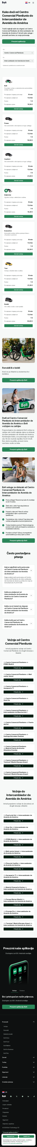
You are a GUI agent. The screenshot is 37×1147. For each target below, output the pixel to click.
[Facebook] (10, 1096)
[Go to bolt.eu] (4, 2)
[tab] (14, 990)
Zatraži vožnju (18, 109)
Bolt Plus (6, 1053)
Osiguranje (6, 1112)
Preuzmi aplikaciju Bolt (18, 380)
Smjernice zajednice (8, 1124)
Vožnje (6, 1026)
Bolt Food (6, 1042)
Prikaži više (17, 668)
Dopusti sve (10, 1136)
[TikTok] (34, 1096)
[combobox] (18, 53)
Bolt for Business (8, 1049)
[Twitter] (16, 1096)
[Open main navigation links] (33, 2)
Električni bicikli (8, 1034)
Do (3, 57)
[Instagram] (22, 1096)
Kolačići (5, 1116)
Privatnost (5, 1108)
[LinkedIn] (28, 1096)
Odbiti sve (26, 1136)
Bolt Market (7, 1045)
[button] (31, 570)
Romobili (6, 1030)
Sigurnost (5, 1120)
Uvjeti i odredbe (7, 1104)
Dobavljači (6, 1101)
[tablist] (18, 990)
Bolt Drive (6, 1038)
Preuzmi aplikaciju (18, 41)
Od (3, 49)
